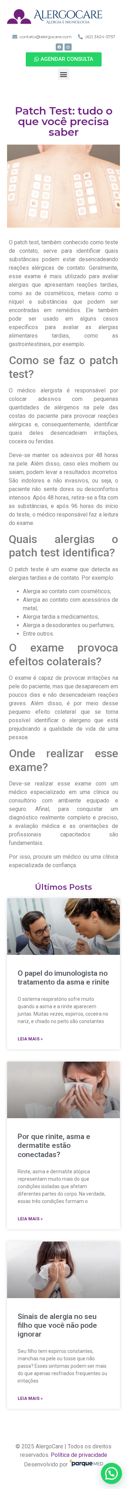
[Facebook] (59, 47)
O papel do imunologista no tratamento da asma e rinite (63, 977)
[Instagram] (68, 47)
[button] (64, 59)
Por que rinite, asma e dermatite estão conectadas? (54, 1145)
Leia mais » (30, 1039)
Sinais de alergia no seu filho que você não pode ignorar (57, 1325)
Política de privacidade (79, 1455)
